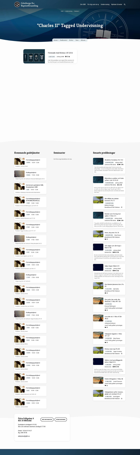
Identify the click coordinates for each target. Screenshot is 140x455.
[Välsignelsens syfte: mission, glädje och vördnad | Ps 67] (98, 393)
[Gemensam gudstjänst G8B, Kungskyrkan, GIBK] (19, 186)
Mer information (47, 419)
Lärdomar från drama (110, 164)
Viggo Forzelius (117, 351)
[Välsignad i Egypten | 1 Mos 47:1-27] (98, 335)
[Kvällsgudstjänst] (19, 173)
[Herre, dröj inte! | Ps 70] (98, 234)
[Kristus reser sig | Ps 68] (98, 350)
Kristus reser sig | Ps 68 (112, 349)
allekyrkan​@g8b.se (24, 436)
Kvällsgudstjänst (31, 172)
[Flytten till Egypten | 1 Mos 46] (98, 380)
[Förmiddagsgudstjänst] (19, 161)
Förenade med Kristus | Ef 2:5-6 (60, 53)
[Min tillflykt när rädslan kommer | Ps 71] (98, 199)
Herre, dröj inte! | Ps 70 (112, 232)
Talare (77, 40)
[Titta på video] (119, 164)
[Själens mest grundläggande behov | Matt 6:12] (98, 361)
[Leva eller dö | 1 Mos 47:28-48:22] (98, 318)
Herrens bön (108, 252)
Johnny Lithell (60, 56)
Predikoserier (63, 40)
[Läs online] (66, 56)
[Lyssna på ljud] (67, 56)
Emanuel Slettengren (110, 306)
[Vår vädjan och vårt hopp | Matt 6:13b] (98, 247)
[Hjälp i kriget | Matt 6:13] (98, 267)
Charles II (76, 11)
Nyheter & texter (116, 4)
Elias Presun (117, 235)
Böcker (71, 40)
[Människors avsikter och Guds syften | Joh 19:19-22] (98, 179)
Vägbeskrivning (60, 419)
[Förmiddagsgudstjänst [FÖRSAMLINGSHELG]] (19, 199)
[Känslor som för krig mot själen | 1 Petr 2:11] (98, 215)
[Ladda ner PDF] (69, 56)
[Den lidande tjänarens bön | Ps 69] (98, 285)
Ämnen (56, 40)
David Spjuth (116, 396)
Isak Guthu (116, 289)
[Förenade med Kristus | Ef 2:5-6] (34, 56)
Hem (62, 11)
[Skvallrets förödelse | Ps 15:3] (98, 161)
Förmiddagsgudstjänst (33, 160)
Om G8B (83, 4)
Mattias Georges (109, 205)
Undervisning (105, 4)
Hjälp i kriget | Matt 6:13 (112, 266)
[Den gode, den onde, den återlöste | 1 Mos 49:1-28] (98, 300)
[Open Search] (125, 4)
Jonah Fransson (117, 381)
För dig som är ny (93, 4)
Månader (83, 40)
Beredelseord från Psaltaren (112, 207)
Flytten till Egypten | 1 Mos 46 (114, 379)
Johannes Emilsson (110, 323)
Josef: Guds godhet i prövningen (113, 308)
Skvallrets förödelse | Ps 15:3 (114, 160)
